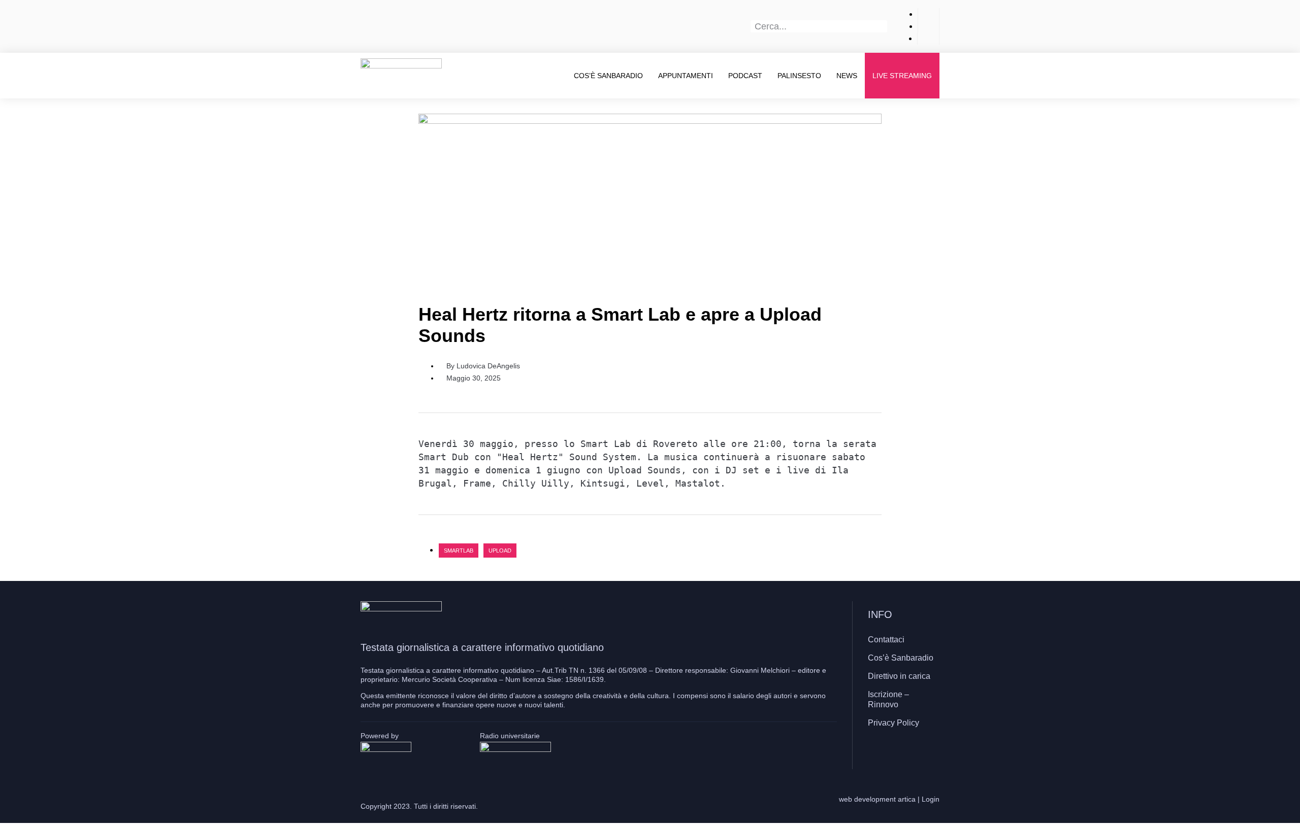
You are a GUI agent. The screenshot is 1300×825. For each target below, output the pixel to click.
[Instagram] (901, 752)
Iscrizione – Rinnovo (888, 699)
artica (907, 799)
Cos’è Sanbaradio (608, 76)
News (846, 76)
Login (930, 799)
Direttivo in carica (899, 676)
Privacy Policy (893, 722)
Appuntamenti (685, 76)
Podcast (745, 76)
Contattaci (886, 639)
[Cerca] (881, 26)
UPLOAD (500, 550)
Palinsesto (799, 76)
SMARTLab (458, 550)
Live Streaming (902, 76)
